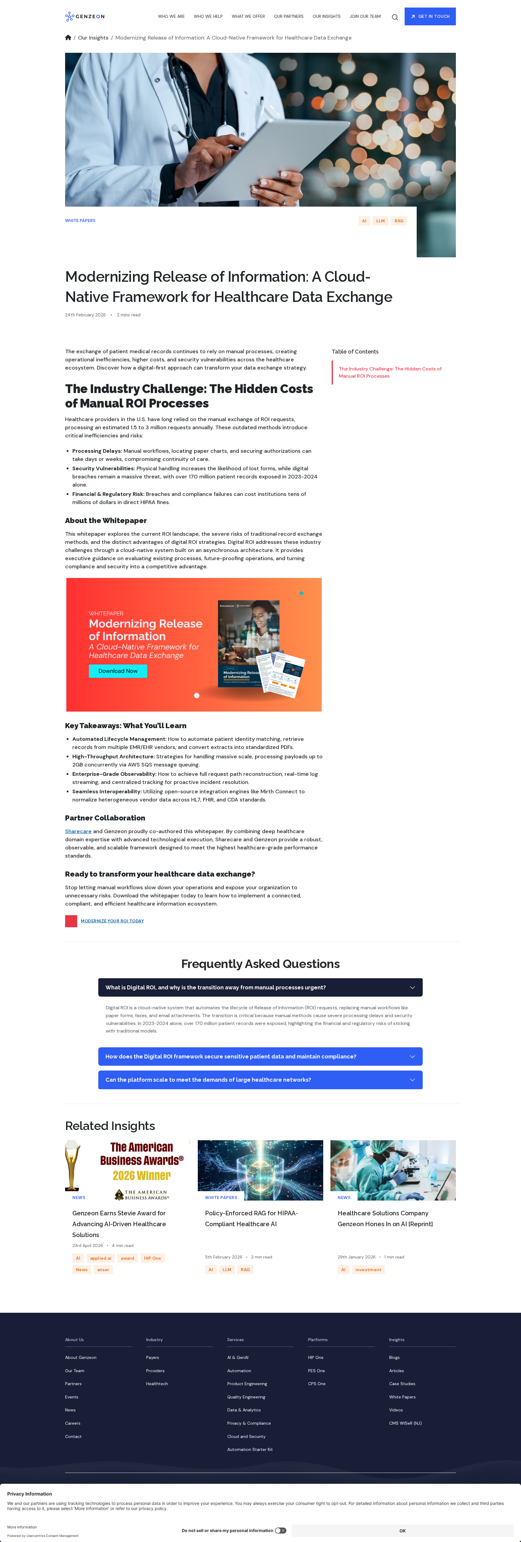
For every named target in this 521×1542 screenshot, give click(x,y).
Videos (396, 1410)
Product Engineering (247, 1383)
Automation (239, 1370)
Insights (397, 1339)
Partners (73, 1383)
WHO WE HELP (208, 16)
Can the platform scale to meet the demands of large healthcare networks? (208, 1080)
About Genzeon (80, 1357)
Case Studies (402, 1383)
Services (235, 1339)
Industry (154, 1339)
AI (364, 221)
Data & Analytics (244, 1410)
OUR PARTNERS (289, 16)
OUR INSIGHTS (327, 16)
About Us (74, 1339)
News (78, 1197)
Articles (396, 1370)
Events (71, 1397)
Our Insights (93, 37)
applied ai (101, 1258)
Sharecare (78, 831)
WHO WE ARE (171, 16)
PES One (316, 1370)
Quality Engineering (246, 1397)
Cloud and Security (246, 1436)
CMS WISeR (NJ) (405, 1423)
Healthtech (157, 1383)
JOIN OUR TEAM (365, 16)
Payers (152, 1357)
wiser (103, 1269)
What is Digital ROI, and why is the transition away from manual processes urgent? (216, 987)
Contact (73, 1436)
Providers (155, 1370)
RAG (399, 221)
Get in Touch (434, 16)
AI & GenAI (237, 1357)
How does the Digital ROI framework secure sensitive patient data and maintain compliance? (231, 1056)
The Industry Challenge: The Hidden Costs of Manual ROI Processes (390, 372)
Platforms (318, 1339)
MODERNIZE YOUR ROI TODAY (112, 921)
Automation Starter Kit (250, 1449)
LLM (380, 221)
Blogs (394, 1357)
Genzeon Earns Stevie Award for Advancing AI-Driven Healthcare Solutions (119, 1224)
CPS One (317, 1383)
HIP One (152, 1258)
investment (368, 1269)
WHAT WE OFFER (248, 16)
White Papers (80, 220)
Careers (73, 1423)
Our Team (74, 1370)
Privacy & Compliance (249, 1423)
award (127, 1258)
